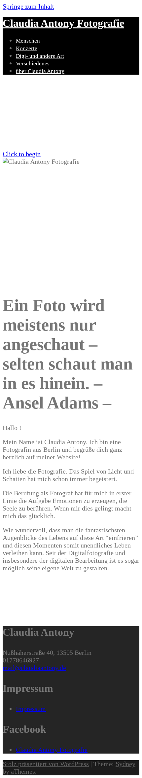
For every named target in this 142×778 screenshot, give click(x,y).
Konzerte (26, 48)
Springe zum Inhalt (28, 6)
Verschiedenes (33, 63)
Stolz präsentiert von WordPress (46, 763)
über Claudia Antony (40, 71)
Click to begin (22, 154)
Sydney (125, 763)
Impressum (31, 708)
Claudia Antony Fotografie (63, 23)
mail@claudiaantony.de (34, 667)
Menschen (28, 41)
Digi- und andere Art (40, 56)
